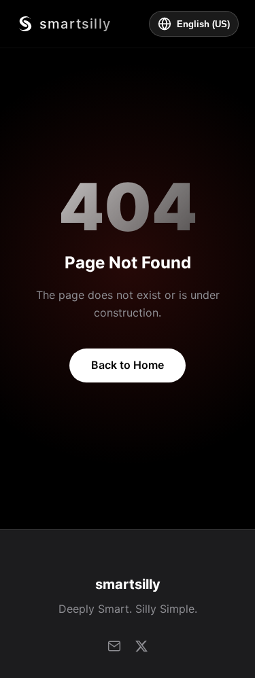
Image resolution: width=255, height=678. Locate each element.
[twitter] (141, 646)
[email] (114, 646)
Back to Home (127, 365)
